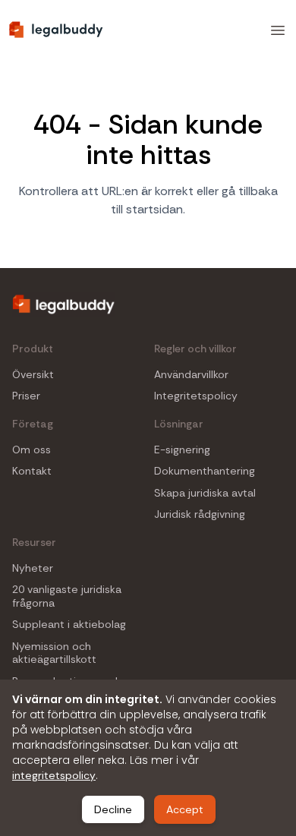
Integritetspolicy (196, 396)
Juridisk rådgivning (199, 514)
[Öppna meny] (278, 30)
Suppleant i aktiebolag (69, 624)
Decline (113, 809)
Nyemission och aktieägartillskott (54, 653)
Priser (26, 396)
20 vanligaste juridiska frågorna (66, 596)
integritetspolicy (54, 775)
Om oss (31, 449)
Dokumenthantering (204, 471)
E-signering (182, 449)
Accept (184, 809)
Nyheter (32, 568)
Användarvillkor (191, 374)
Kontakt (32, 471)
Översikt (33, 374)
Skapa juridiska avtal (205, 493)
